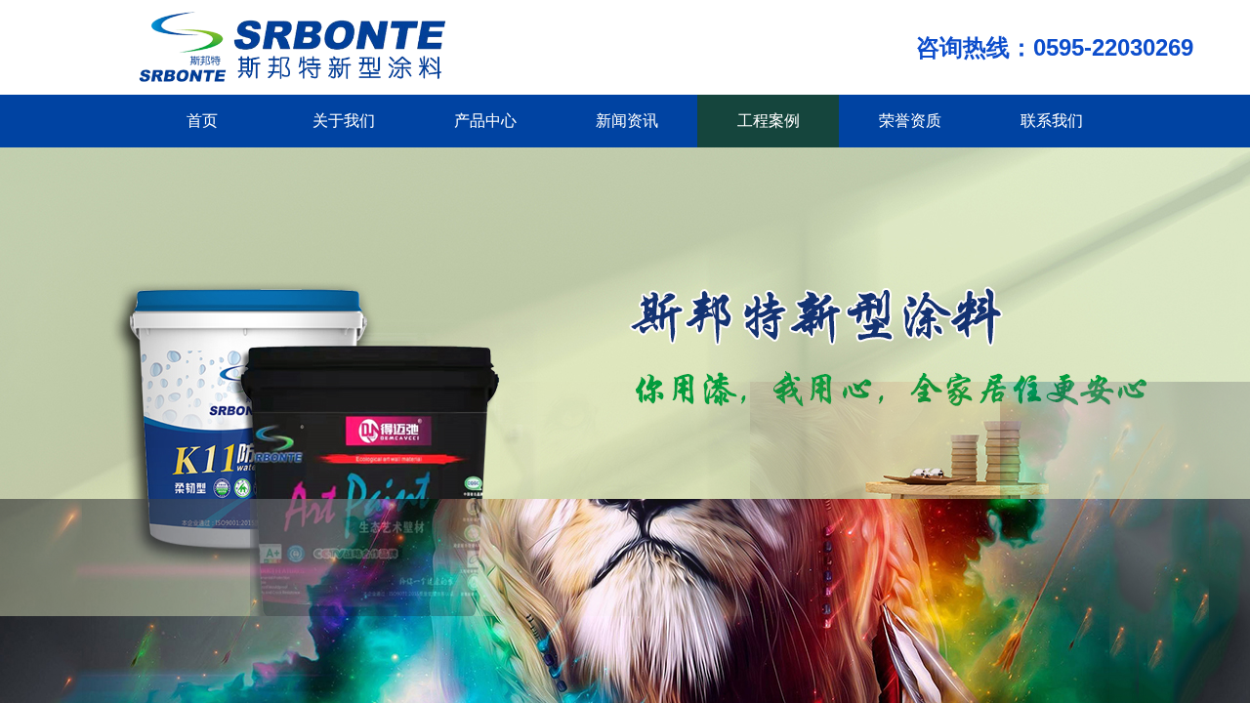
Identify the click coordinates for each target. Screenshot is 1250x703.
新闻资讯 (627, 120)
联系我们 (1052, 120)
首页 (202, 120)
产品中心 (485, 120)
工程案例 (768, 120)
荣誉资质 (910, 120)
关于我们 (343, 120)
